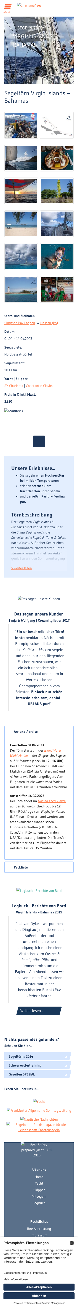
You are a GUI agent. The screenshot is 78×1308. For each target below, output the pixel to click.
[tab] (39, 731)
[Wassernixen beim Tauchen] (57, 256)
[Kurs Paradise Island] (21, 289)
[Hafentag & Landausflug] (21, 224)
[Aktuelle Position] (39, 441)
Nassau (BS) (49, 323)
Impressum (39, 1235)
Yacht (39, 1183)
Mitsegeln (39, 1196)
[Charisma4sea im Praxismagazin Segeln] (39, 1127)
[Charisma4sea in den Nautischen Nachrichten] (39, 1119)
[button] (39, 731)
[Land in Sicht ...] (57, 191)
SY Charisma (13, 385)
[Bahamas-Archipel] (21, 256)
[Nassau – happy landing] (57, 289)
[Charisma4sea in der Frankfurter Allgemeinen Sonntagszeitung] (39, 1110)
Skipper (39, 1190)
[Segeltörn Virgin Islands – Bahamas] (21, 125)
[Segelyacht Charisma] (36, 1150)
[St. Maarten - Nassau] (57, 125)
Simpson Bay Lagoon (19, 323)
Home (39, 1177)
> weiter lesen (21, 568)
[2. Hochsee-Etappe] (57, 224)
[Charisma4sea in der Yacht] (39, 1101)
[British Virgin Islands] (21, 158)
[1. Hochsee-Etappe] (21, 191)
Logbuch (39, 1203)
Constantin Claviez (39, 385)
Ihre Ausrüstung (39, 1228)
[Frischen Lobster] (57, 158)
